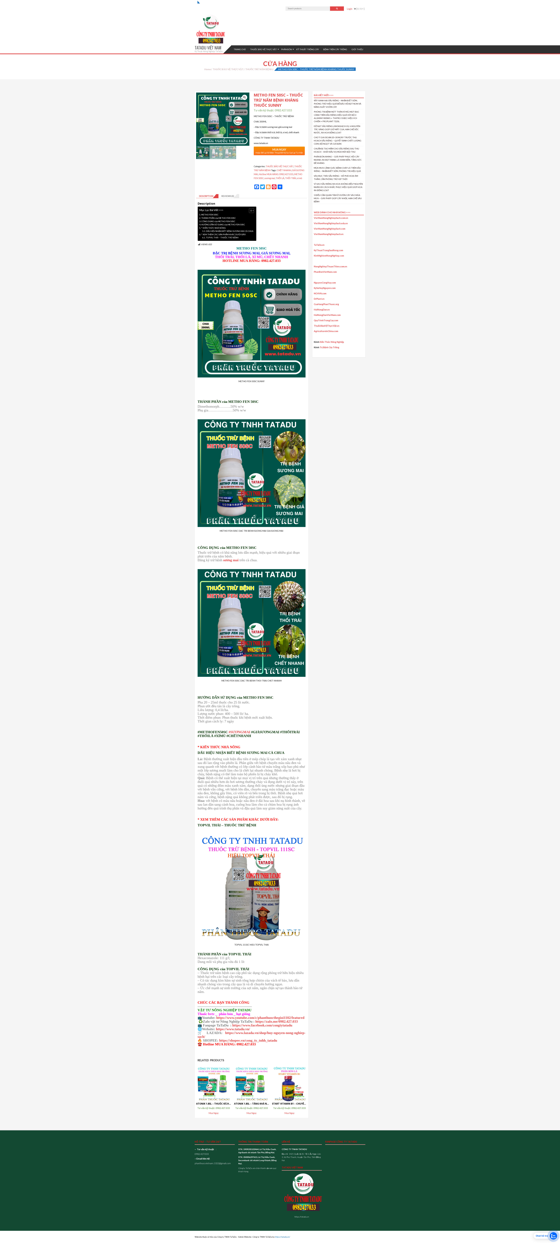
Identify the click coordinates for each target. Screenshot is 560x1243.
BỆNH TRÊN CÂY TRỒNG (335, 49)
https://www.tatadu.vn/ (233, 1029)
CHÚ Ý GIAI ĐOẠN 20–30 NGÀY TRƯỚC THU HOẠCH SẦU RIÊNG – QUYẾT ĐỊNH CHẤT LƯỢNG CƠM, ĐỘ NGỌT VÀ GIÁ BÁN (337, 140)
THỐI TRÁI (290, 178)
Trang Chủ (240, 49)
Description (206, 196)
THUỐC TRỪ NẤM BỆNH (258, 69)
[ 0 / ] (360, 8)
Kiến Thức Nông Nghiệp (332, 342)
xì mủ (299, 178)
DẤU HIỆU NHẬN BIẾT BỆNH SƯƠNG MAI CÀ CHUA (229, 231)
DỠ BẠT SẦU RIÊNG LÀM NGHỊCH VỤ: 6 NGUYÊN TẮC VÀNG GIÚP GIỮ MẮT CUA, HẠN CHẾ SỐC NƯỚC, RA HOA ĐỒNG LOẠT (337, 129)
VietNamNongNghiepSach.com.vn (331, 218)
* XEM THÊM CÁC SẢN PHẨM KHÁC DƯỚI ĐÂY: (223, 234)
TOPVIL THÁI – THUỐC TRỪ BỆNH (222, 237)
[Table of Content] (251, 210)
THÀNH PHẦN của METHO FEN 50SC (218, 218)
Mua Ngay (214, 1113)
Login (349, 8)
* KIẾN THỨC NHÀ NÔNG (213, 228)
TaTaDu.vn (319, 245)
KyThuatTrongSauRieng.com (328, 250)
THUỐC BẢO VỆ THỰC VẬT (263, 49)
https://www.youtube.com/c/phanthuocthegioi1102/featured (260, 1018)
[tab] (207, 196)
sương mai (270, 178)
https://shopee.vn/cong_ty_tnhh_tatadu (248, 1040)
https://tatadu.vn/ (282, 1237)
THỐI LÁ (280, 178)
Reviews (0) (227, 196)
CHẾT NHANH (284, 170)
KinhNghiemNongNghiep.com (329, 255)
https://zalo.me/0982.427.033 (276, 1021)
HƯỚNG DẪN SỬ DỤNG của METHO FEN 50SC (223, 224)
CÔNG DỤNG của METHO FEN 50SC (218, 221)
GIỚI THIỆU (357, 49)
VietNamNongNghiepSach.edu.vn (331, 223)
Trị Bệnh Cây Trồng (329, 347)
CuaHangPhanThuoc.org (326, 304)
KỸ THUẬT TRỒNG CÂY (307, 49)
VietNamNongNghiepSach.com (329, 228)
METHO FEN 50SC (209, 214)
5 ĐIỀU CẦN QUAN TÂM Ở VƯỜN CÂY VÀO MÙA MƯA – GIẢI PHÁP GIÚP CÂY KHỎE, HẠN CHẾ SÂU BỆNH (338, 198)
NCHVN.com (320, 293)
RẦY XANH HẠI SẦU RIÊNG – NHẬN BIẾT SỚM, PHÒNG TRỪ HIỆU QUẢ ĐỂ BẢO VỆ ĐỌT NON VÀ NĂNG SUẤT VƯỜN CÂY (337, 103)
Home (207, 69)
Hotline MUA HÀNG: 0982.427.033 (276, 174)
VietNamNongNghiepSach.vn (328, 234)
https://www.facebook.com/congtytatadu (262, 1025)
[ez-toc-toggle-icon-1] (250, 210)
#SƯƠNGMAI (239, 732)
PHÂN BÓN (286, 49)
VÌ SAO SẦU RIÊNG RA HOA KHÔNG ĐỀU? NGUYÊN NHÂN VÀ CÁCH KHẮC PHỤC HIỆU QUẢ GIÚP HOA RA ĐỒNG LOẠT (338, 187)
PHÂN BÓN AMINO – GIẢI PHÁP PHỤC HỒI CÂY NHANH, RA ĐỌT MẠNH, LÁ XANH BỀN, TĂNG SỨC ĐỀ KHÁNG (338, 159)
